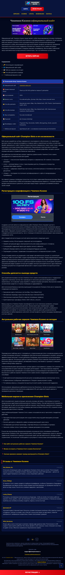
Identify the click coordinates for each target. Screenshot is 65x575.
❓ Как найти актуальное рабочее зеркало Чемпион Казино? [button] (22, 444)
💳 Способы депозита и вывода (13, 72)
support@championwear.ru (32, 551)
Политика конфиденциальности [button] (32, 554)
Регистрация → (32, 572)
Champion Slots (9, 557)
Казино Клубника (42, 562)
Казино (24, 13)
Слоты (31, 13)
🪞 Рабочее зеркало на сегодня (13, 70)
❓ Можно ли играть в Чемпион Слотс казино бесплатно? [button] (21, 449)
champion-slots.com (25, 85)
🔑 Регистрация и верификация (13, 65)
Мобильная (40, 13)
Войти (26, 9)
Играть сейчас (32, 56)
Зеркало (16, 13)
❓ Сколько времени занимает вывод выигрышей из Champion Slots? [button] (25, 454)
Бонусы (49, 13)
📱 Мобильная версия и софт (12, 75)
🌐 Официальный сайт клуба (12, 67)
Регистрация (37, 8)
